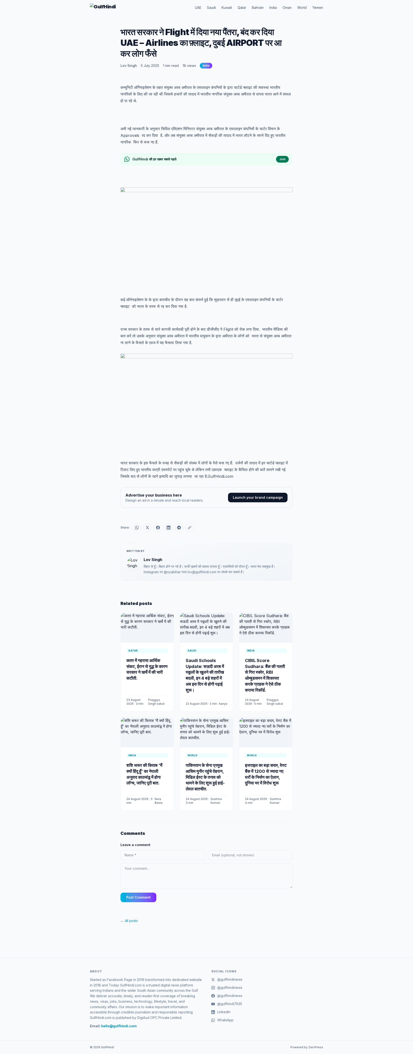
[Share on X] (147, 527)
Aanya (223, 703)
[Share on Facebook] (158, 527)
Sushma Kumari (216, 801)
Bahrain (258, 7)
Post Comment (138, 897)
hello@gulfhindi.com (119, 1026)
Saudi (211, 7)
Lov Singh (128, 66)
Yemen (317, 7)
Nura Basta (159, 801)
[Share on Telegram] (179, 527)
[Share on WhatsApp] (137, 527)
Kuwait (227, 7)
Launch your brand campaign (258, 497)
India (273, 7)
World (302, 7)
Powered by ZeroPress (306, 1047)
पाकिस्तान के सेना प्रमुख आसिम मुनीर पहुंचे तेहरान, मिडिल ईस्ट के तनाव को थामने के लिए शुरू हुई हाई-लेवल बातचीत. (205, 777)
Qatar (242, 7)
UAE (198, 7)
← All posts (129, 921)
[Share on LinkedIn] (168, 527)
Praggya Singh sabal (156, 701)
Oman (287, 7)
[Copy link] (189, 527)
